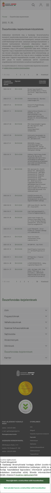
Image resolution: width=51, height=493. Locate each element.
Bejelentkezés (41, 5)
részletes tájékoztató (24, 475)
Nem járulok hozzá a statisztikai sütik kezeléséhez (25, 488)
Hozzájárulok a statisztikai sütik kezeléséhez (24, 480)
